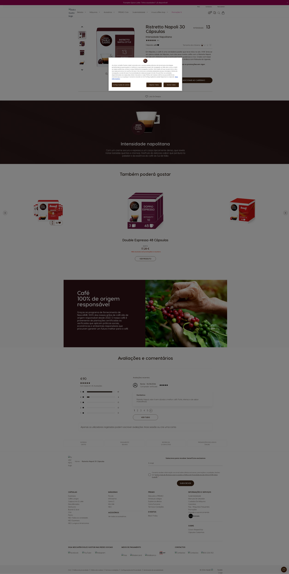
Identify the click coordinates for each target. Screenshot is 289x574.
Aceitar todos (171, 85)
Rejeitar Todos (154, 85)
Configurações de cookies (121, 85)
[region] (145, 74)
